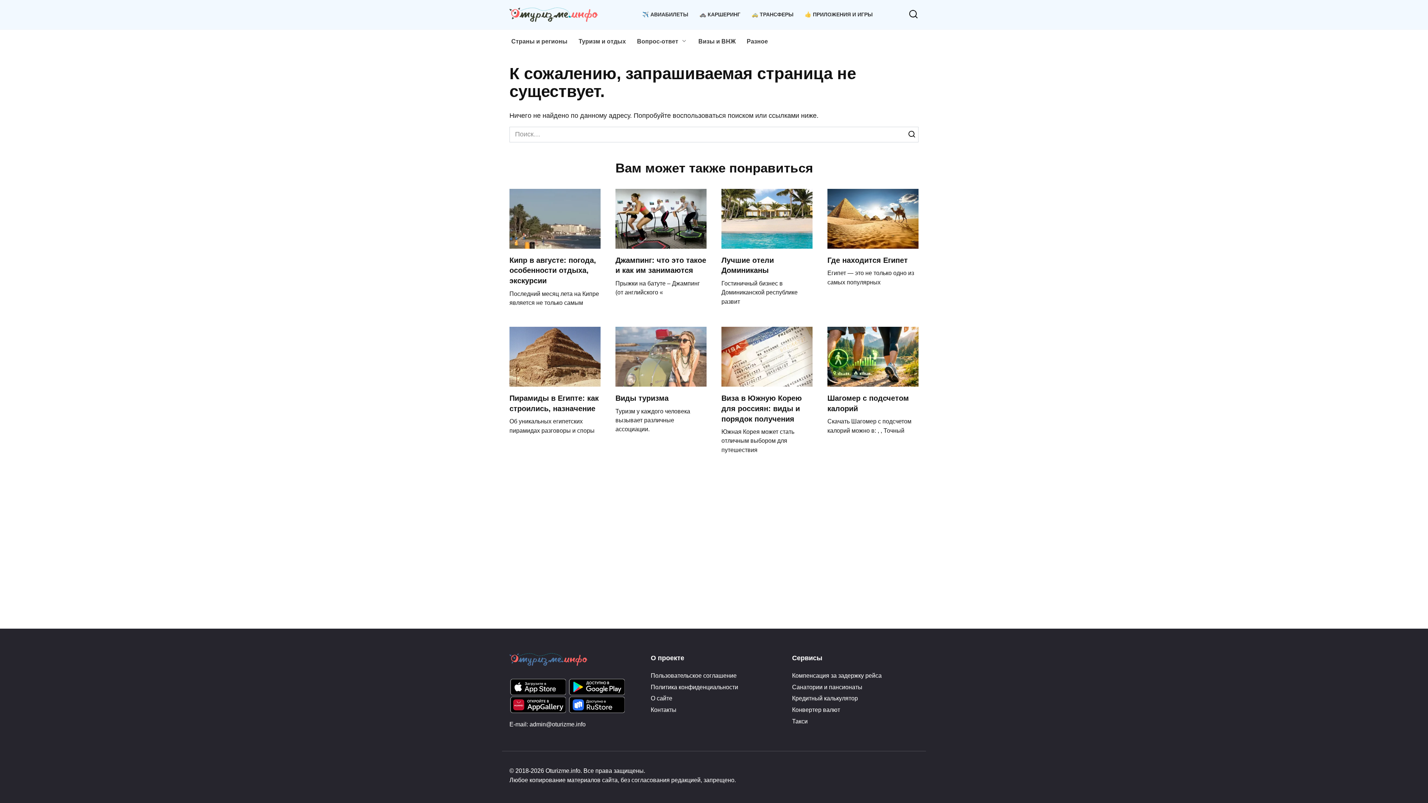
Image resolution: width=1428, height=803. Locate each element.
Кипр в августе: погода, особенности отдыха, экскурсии (552, 270)
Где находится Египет (867, 260)
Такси (800, 721)
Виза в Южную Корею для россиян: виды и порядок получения (761, 408)
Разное (757, 41)
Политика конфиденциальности (694, 687)
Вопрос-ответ (657, 41)
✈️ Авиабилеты (665, 14)
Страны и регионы (539, 41)
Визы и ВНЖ (717, 41)
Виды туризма (642, 398)
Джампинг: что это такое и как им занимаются (660, 265)
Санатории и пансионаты (827, 687)
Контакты (663, 709)
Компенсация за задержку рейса (837, 675)
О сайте (661, 698)
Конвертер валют (816, 709)
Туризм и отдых (602, 41)
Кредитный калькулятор (825, 698)
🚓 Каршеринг (719, 14)
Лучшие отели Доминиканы (747, 265)
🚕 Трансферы (773, 14)
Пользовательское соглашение (694, 675)
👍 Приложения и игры (839, 14)
